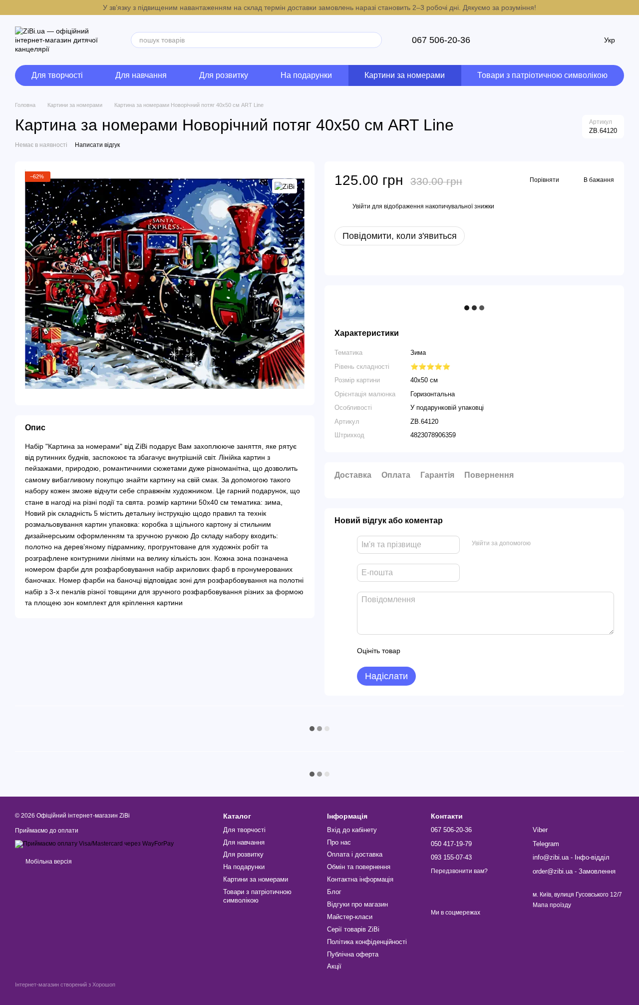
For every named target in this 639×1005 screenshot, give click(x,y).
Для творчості (57, 75)
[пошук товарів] (374, 40)
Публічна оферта (352, 954)
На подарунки (306, 75)
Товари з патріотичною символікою (542, 75)
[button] (631, 7)
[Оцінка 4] (465, 651)
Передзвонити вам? (459, 871)
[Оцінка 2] (433, 651)
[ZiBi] (284, 186)
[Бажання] (560, 40)
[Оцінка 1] (417, 651)
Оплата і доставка (354, 854)
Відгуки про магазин (357, 904)
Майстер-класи (349, 917)
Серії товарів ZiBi (353, 929)
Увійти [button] (361, 206)
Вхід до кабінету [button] (352, 830)
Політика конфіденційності (367, 942)
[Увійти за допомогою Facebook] (542, 543)
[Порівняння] (534, 40)
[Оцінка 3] (449, 651)
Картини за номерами (404, 75)
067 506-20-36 (441, 39)
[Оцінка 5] (481, 651)
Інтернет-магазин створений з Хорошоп (65, 985)
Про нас (339, 842)
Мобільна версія (48, 861)
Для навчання (141, 75)
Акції (334, 966)
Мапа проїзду (552, 905)
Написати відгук (97, 144)
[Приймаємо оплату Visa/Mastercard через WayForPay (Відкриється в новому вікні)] (94, 843)
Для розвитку (223, 75)
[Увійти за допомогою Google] (558, 543)
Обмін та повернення (358, 867)
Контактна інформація (360, 879)
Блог (334, 892)
